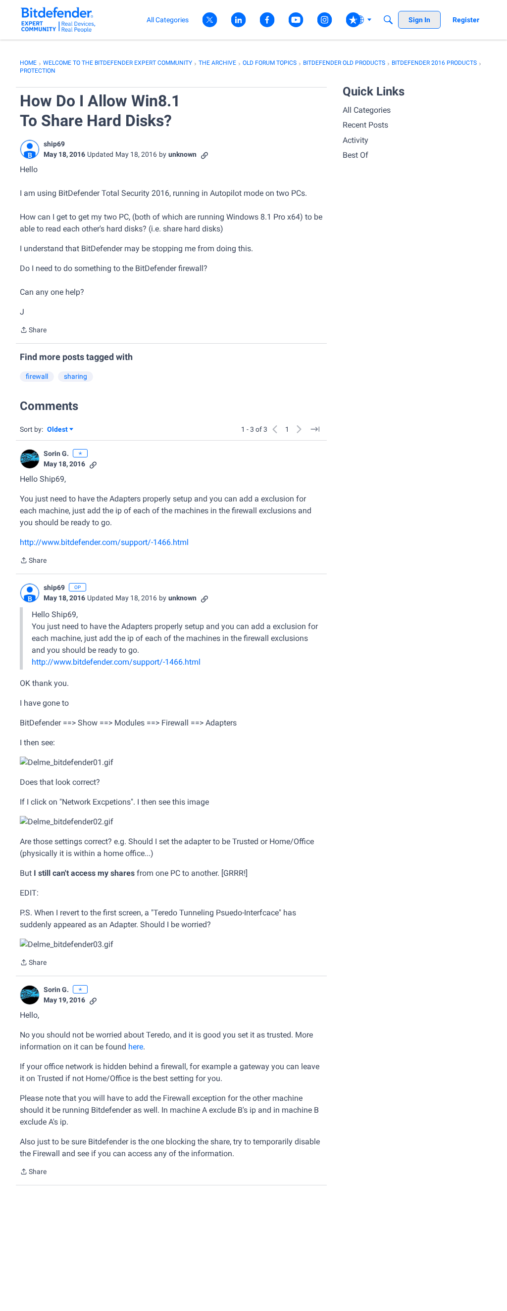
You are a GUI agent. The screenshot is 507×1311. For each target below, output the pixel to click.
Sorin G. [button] (56, 453)
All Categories (367, 110)
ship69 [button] (54, 144)
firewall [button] (37, 376)
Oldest (58, 430)
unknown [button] (182, 154)
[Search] (388, 20)
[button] (30, 149)
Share (33, 331)
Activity (355, 140)
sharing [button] (75, 376)
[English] (58, 19)
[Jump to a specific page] (315, 429)
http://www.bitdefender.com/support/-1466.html (104, 542)
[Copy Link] (204, 154)
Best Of (355, 155)
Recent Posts (365, 125)
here (135, 1046)
